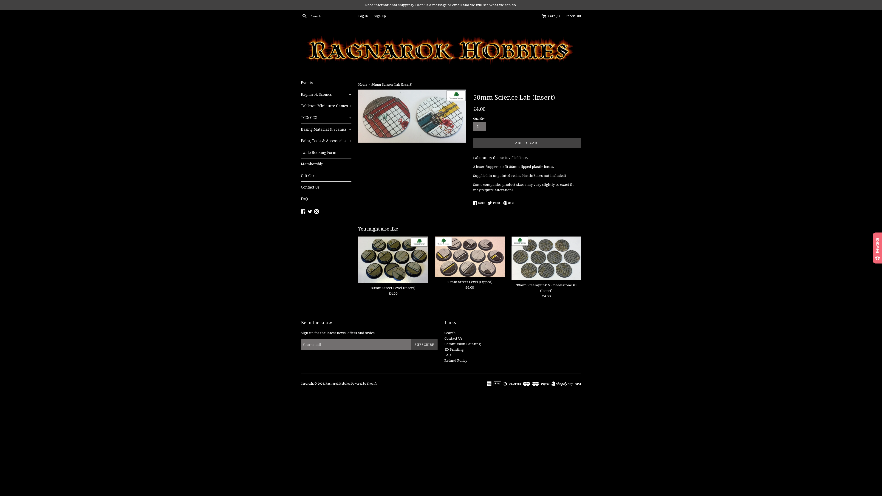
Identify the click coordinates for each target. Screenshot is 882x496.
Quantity (479, 118)
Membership (312, 164)
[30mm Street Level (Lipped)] (469, 257)
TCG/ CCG (326, 118)
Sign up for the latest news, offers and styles (338, 333)
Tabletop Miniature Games (326, 106)
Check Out (573, 16)
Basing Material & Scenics (326, 129)
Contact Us (310, 187)
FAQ (304, 199)
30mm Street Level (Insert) (393, 288)
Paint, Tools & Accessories (326, 141)
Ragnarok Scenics (326, 94)
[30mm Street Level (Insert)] (393, 260)
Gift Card (309, 176)
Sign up (380, 16)
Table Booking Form (318, 152)
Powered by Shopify (364, 383)
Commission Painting (462, 344)
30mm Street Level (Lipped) (469, 282)
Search (450, 333)
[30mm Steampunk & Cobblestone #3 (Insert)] (546, 258)
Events (307, 83)
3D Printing (454, 349)
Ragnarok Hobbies (337, 383)
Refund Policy (455, 360)
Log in (363, 16)
